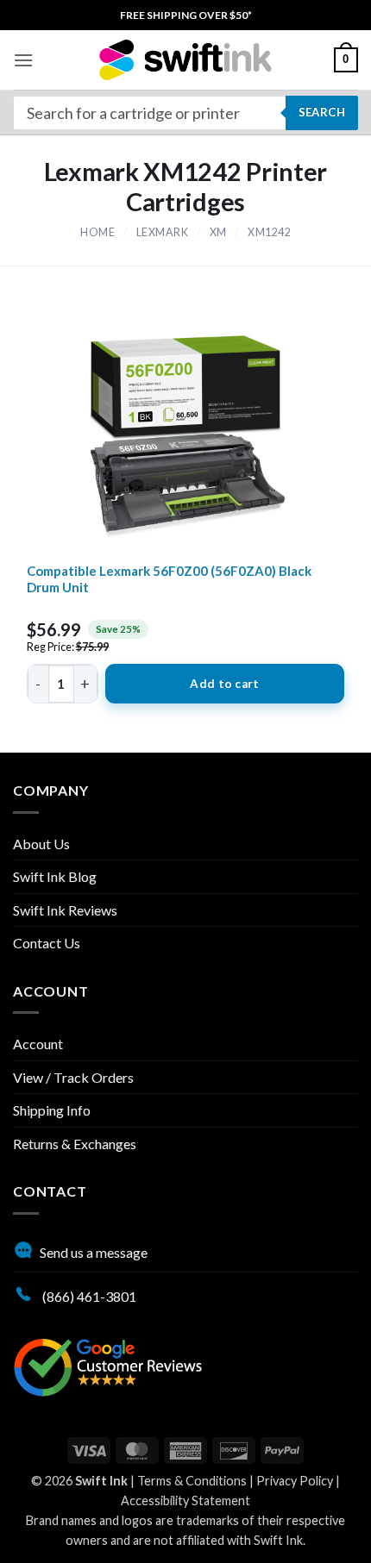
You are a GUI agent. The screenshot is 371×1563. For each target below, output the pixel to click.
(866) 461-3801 (88, 1296)
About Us (41, 843)
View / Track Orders (73, 1077)
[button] (23, 60)
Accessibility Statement (185, 1500)
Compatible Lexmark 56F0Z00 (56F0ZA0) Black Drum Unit (169, 579)
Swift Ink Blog (55, 876)
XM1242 (269, 232)
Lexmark (162, 232)
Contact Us (46, 943)
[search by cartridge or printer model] (185, 113)
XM (218, 232)
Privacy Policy (294, 1480)
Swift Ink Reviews (65, 910)
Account (38, 1043)
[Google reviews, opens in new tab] (108, 1365)
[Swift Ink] (185, 60)
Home (97, 232)
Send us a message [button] (94, 1252)
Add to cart (224, 684)
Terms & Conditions (192, 1480)
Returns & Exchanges (74, 1143)
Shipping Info (52, 1110)
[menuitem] (186, 15)
